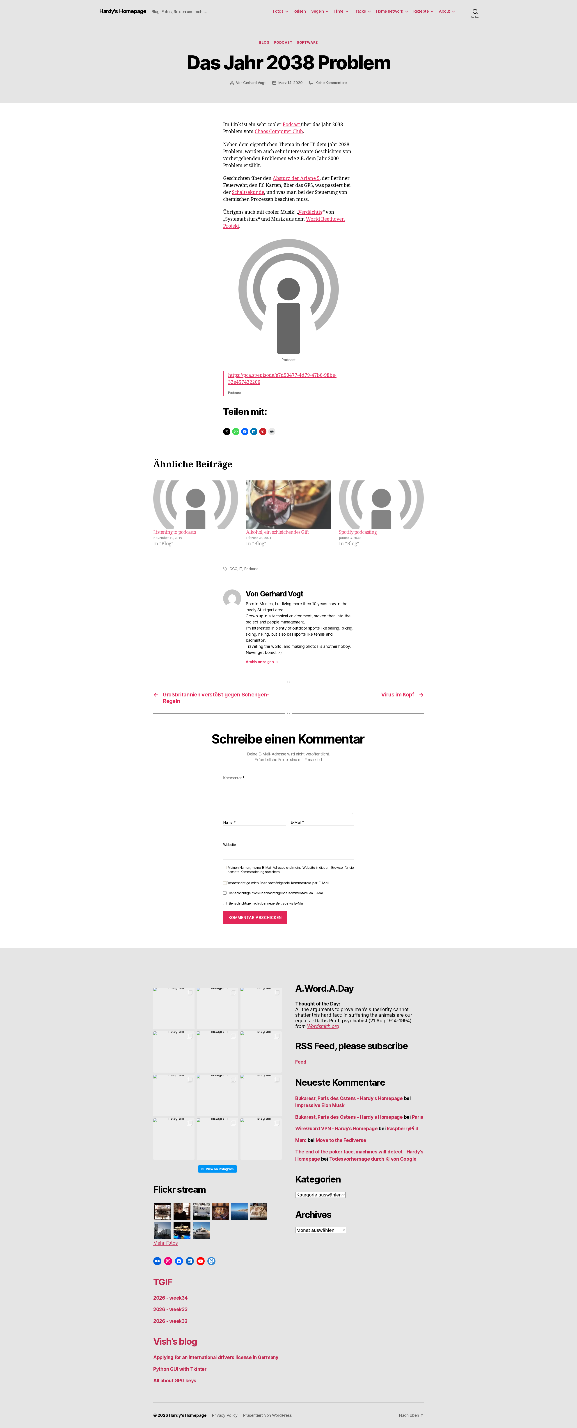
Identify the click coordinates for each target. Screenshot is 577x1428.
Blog (264, 43)
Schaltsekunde (248, 192)
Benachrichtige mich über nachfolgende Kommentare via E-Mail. (276, 893)
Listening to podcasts (174, 532)
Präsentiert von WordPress (267, 1415)
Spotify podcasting (358, 532)
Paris (418, 1117)
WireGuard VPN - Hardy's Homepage (336, 1128)
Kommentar (234, 778)
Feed (301, 1062)
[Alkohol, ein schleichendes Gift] (288, 504)
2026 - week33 (170, 1309)
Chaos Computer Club (279, 132)
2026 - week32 (170, 1321)
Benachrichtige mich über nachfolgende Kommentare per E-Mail (278, 883)
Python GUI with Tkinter (180, 1369)
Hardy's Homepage (122, 11)
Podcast (283, 43)
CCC (233, 568)
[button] (174, 1008)
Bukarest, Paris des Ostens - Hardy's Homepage (349, 1098)
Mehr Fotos (165, 1243)
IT (240, 568)
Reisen (299, 11)
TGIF (162, 1281)
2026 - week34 (170, 1298)
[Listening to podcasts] (195, 504)
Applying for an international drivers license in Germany (215, 1357)
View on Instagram (220, 1169)
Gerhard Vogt (254, 82)
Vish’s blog (175, 1341)
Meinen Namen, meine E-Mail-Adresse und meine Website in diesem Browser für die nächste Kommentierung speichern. (291, 870)
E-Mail (297, 823)
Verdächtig (310, 212)
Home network (389, 11)
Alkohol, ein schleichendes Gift (277, 532)
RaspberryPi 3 (402, 1128)
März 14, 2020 (290, 82)
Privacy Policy (225, 1415)
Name (229, 823)
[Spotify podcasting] (381, 504)
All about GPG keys (174, 1380)
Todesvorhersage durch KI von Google (373, 1159)
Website (229, 844)
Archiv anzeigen (262, 661)
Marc (301, 1140)
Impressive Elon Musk (320, 1105)
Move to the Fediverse (341, 1140)
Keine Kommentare (331, 82)
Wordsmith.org (323, 1026)
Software (307, 43)
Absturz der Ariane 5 (296, 178)
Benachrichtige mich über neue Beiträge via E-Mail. (267, 903)
